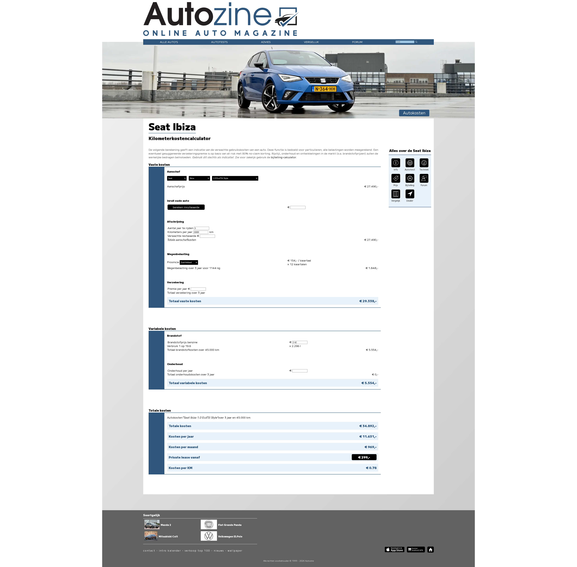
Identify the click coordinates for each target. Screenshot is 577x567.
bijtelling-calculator (283, 157)
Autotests (219, 42)
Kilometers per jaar (180, 232)
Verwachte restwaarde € (184, 236)
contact (149, 550)
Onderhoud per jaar (180, 370)
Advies (266, 42)
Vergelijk (311, 42)
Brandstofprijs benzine (182, 342)
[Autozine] (288, 18)
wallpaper (235, 550)
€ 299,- (364, 457)
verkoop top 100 (197, 550)
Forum (357, 42)
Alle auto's (169, 42)
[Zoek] (416, 42)
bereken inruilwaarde (186, 207)
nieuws (219, 550)
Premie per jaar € (179, 288)
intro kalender (170, 550)
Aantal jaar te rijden (181, 228)
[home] (429, 551)
